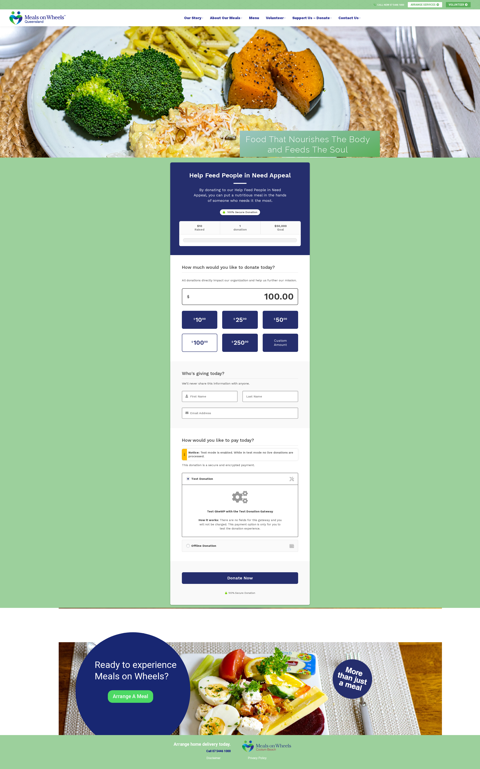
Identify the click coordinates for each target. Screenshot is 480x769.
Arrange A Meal (130, 696)
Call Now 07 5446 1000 (390, 4)
